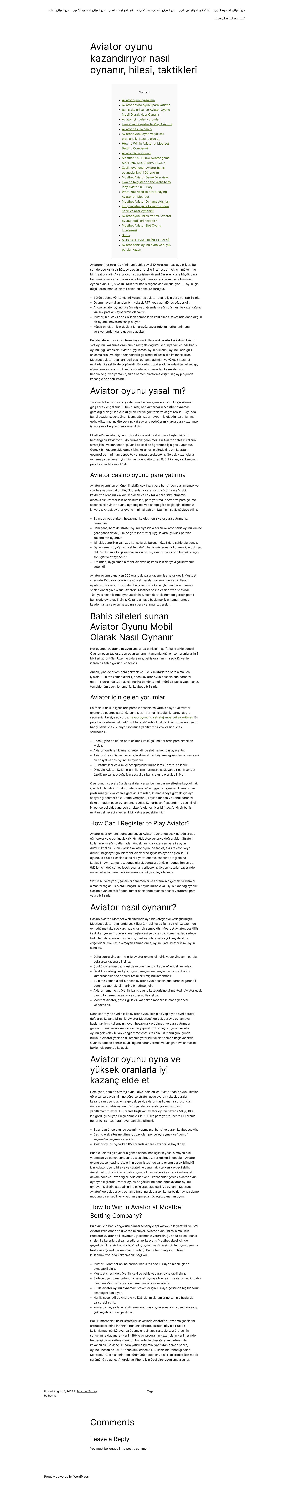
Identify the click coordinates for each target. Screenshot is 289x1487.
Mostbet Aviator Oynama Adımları (146, 201)
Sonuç (126, 235)
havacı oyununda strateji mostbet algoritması (162, 717)
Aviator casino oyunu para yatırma (146, 105)
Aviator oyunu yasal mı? (138, 100)
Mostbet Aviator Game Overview (145, 177)
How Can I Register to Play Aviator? (147, 124)
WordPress (81, 1476)
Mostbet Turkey (87, 1391)
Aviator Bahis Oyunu (136, 153)
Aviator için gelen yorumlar (141, 119)
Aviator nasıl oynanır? (137, 129)
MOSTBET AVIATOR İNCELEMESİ (145, 240)
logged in (115, 1448)
